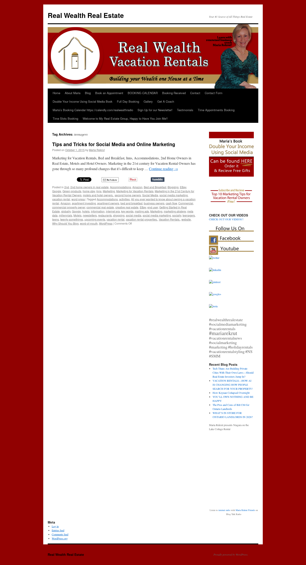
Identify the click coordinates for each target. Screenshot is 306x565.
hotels (86, 211)
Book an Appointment (109, 93)
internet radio (224, 510)
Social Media (150, 195)
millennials (65, 215)
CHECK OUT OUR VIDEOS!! (226, 219)
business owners (154, 203)
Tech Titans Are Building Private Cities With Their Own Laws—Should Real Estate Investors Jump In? (233, 372)
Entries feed (58, 530)
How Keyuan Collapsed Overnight (231, 392)
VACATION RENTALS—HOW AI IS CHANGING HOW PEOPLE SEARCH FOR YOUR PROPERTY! (233, 384)
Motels (77, 215)
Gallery (148, 101)
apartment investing (84, 203)
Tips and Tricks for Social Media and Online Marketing (113, 144)
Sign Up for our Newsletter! (155, 110)
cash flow (171, 203)
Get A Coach (165, 101)
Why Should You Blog (65, 223)
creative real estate (126, 207)
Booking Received (174, 93)
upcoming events (94, 219)
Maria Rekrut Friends (245, 510)
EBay (183, 187)
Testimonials (185, 110)
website (186, 219)
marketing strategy (175, 211)
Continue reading (163, 168)
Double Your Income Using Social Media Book (82, 101)
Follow (113, 180)
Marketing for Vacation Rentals (134, 191)
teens (55, 219)
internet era (113, 211)
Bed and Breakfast (155, 187)
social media (133, 215)
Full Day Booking (128, 101)
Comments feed (60, 534)
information (98, 211)
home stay (89, 191)
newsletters (90, 215)
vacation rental (61, 199)
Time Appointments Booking (216, 110)
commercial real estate (100, 207)
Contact (195, 93)
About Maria (72, 93)
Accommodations (120, 187)
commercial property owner (68, 207)
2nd (66, 187)
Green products (71, 191)
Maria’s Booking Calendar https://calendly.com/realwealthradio (93, 110)
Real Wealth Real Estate (86, 15)
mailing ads (142, 211)
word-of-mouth (89, 223)
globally (66, 211)
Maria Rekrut (97, 150)
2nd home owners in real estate (89, 187)
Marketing (109, 191)
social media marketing (173, 195)
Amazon (137, 187)
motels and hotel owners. (98, 195)
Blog (88, 93)
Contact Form (213, 93)
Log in (55, 526)
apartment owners (108, 203)
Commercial (185, 203)
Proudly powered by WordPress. (230, 554)
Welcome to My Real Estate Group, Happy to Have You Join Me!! (125, 118)
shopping (119, 215)
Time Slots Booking (65, 118)
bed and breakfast (131, 203)
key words (127, 211)
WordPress (105, 223)
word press (78, 199)
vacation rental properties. (141, 219)
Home (56, 93)
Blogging (173, 187)
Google (56, 191)
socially (176, 215)
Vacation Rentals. (169, 219)
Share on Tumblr (157, 179)
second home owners (128, 195)
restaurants (105, 215)
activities (124, 199)
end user (152, 207)
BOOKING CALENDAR (143, 93)
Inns (98, 191)
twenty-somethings (71, 219)
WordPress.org (60, 538)
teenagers (189, 215)
